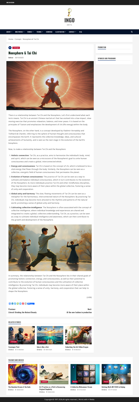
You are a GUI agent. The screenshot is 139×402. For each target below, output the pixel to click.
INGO (69, 20)
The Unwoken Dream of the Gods (19, 387)
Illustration (59, 32)
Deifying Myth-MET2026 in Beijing (113, 387)
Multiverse (19, 32)
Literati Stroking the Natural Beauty (22, 311)
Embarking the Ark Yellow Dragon (76, 347)
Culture (44, 382)
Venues (29, 32)
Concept (16, 48)
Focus (13, 382)
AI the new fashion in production (79, 311)
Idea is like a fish (43, 347)
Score (75, 382)
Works (81, 399)
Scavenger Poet (13, 347)
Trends (39, 32)
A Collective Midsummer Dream (81, 387)
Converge (49, 32)
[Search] (132, 32)
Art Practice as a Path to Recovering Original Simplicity (52, 388)
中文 (80, 32)
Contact (72, 32)
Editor (10, 58)
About (8, 32)
